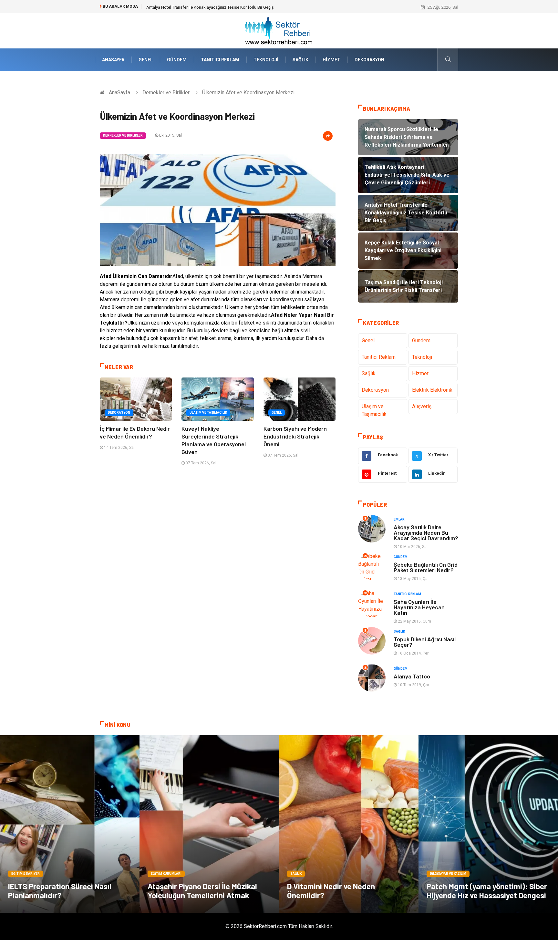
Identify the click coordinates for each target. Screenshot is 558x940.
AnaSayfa (113, 59)
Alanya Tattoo (412, 676)
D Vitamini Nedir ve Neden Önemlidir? (331, 891)
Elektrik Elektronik (432, 390)
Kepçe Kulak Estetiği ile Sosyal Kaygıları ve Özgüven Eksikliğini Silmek (210, 7)
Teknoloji (265, 59)
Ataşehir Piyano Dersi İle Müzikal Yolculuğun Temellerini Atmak (202, 891)
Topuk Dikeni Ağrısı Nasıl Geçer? (425, 641)
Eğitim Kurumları (166, 873)
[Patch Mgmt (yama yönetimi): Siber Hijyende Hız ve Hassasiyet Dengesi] (488, 824)
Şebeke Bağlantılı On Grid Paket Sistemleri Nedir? (426, 567)
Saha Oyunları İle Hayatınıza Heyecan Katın (419, 607)
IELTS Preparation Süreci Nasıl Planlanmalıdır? (59, 891)
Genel (146, 59)
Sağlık (300, 59)
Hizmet (331, 59)
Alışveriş (421, 406)
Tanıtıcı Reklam (220, 59)
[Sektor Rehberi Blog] (279, 30)
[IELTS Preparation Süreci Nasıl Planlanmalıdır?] (70, 824)
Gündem (177, 59)
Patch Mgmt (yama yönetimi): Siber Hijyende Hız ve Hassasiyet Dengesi (487, 891)
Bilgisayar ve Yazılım (448, 873)
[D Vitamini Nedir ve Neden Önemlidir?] (348, 824)
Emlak (399, 519)
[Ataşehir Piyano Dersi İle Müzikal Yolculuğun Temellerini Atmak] (209, 824)
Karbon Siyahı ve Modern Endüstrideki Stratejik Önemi (295, 436)
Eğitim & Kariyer (25, 873)
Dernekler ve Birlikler (166, 92)
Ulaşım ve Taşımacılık (208, 412)
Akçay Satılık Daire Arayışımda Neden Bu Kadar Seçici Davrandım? (426, 532)
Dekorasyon (369, 59)
